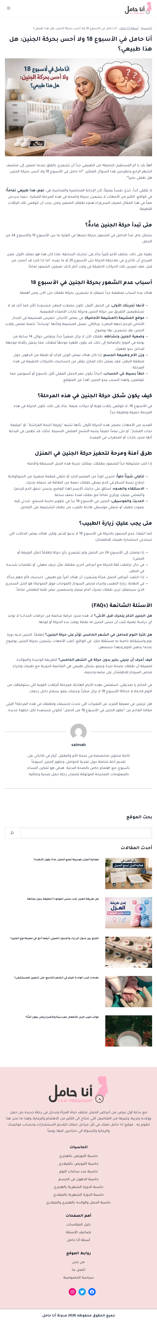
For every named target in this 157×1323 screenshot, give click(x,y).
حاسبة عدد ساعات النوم (78, 1172)
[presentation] (128, 873)
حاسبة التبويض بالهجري (78, 1156)
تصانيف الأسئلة (78, 1233)
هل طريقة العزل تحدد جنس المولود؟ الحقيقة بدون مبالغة (63, 899)
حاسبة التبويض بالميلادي (79, 1164)
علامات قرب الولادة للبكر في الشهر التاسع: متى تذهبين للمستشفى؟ (56, 978)
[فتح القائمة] (8, 8)
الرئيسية (146, 28)
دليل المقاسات (78, 1225)
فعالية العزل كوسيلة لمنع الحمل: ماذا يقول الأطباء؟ (66, 859)
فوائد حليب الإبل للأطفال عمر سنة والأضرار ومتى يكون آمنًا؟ (62, 1017)
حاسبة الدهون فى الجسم (78, 1180)
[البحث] (12, 833)
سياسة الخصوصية (78, 1278)
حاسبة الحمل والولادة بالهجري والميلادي (78, 1203)
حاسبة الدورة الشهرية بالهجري (78, 1187)
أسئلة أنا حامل (129, 28)
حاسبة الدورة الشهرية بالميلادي (78, 1195)
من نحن (78, 1262)
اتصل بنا (78, 1270)
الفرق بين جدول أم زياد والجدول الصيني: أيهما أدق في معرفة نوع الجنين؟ (54, 938)
